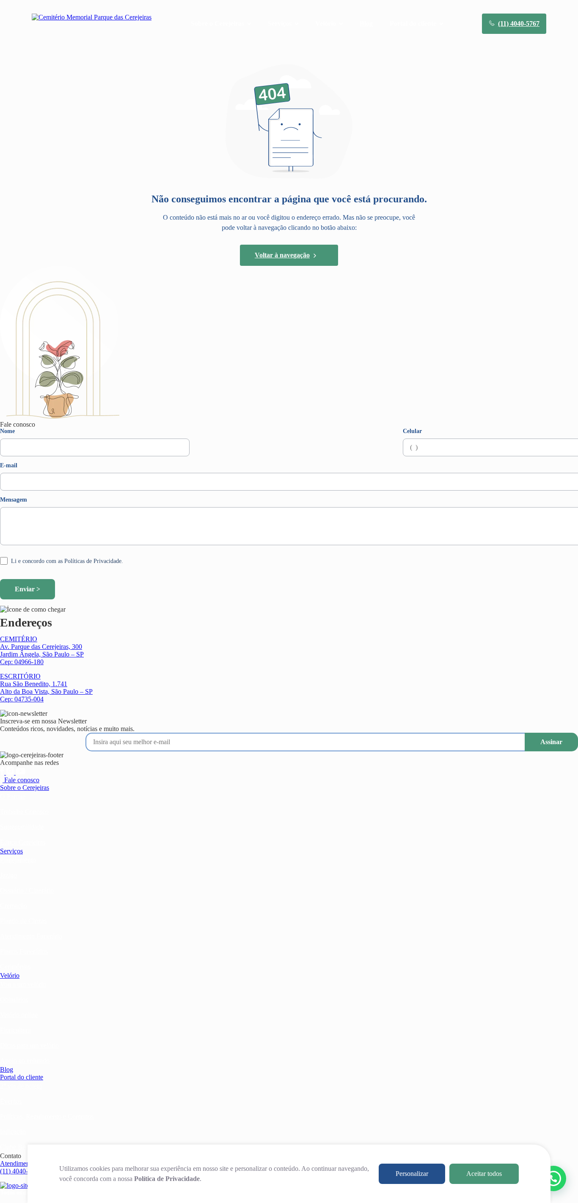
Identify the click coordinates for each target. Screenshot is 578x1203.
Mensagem (13, 500)
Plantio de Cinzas (23, 920)
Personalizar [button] (412, 1173)
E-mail (8, 466)
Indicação (13, 1131)
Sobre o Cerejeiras (24, 787)
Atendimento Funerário (31, 936)
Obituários (14, 999)
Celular (412, 431)
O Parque (12, 796)
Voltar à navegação (282, 255)
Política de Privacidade (167, 1178)
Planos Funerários (24, 951)
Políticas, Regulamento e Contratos (47, 1116)
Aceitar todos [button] (484, 1173)
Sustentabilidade (22, 827)
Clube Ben (14, 1147)
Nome (7, 431)
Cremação (13, 905)
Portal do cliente (21, 1077)
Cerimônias (15, 966)
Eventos (11, 1101)
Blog (366, 23)
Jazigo (8, 875)
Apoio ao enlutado (25, 1060)
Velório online (19, 1014)
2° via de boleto (21, 1086)
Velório (9, 975)
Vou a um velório (23, 984)
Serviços (11, 851)
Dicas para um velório (29, 1045)
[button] (553, 1178)
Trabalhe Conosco (24, 811)
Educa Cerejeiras (22, 842)
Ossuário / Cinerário (27, 890)
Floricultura (15, 1030)
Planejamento (18, 860)
